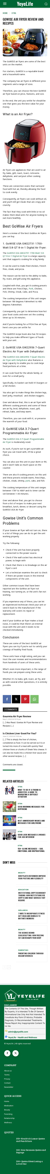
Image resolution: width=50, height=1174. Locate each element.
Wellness (23, 910)
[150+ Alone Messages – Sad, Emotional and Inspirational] (9, 848)
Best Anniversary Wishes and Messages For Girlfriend (31, 821)
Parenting (23, 950)
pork (28, 480)
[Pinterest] (25, 699)
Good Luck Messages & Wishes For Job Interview (31, 835)
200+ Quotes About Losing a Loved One (29, 1162)
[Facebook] (7, 699)
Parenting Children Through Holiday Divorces (30, 954)
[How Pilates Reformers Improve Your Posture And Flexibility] (9, 876)
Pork (31, 288)
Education (23, 889)
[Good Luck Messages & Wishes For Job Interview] (9, 834)
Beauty (21, 873)
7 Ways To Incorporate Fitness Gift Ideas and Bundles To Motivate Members (31, 916)
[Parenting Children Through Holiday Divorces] (9, 953)
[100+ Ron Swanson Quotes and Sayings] (8, 1151)
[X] (16, 699)
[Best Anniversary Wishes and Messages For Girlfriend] (9, 820)
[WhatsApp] (34, 699)
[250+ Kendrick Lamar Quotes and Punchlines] (8, 1140)
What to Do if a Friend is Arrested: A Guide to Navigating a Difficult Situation (29, 793)
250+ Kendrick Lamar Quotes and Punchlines (30, 1139)
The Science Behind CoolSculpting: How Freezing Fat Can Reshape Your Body (31, 935)
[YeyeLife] (25, 995)
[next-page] (9, 967)
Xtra (14, 12)
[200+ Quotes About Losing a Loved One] (8, 1163)
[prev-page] (4, 967)
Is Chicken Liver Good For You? (19, 733)
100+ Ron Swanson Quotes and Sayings (31, 1151)
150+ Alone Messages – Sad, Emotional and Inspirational (31, 849)
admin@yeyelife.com (18, 1032)
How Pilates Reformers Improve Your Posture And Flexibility (32, 877)
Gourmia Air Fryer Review (17, 716)
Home (5, 12)
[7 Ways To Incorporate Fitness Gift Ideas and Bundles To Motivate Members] (9, 914)
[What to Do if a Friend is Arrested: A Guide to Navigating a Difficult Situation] (9, 791)
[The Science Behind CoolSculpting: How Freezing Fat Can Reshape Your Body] (9, 934)
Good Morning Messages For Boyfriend (31, 807)
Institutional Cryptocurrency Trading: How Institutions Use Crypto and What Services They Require (32, 896)
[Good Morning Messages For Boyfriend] (9, 806)
